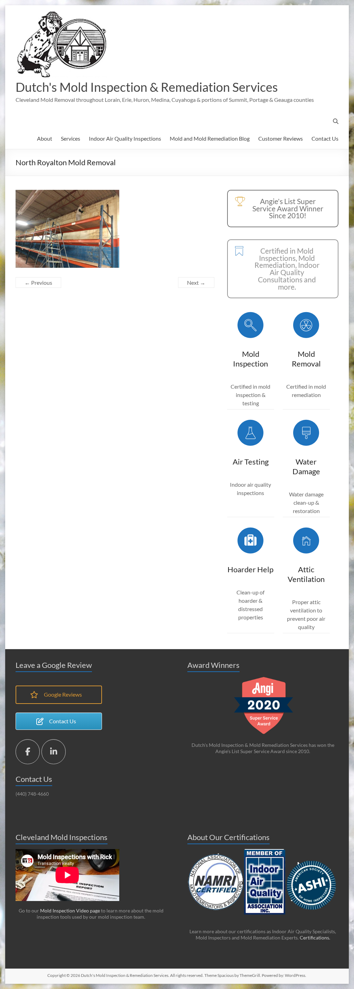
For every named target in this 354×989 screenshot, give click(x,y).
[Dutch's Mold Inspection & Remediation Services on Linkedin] (53, 751)
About (44, 138)
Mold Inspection (250, 358)
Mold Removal (306, 358)
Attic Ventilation (306, 574)
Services (70, 138)
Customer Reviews (280, 138)
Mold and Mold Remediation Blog (210, 138)
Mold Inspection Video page (69, 910)
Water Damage (306, 466)
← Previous (38, 282)
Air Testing (251, 461)
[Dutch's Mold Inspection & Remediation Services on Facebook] (28, 751)
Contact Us (324, 138)
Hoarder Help (250, 569)
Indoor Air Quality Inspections (125, 138)
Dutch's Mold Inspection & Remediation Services (147, 87)
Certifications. (315, 938)
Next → (196, 282)
